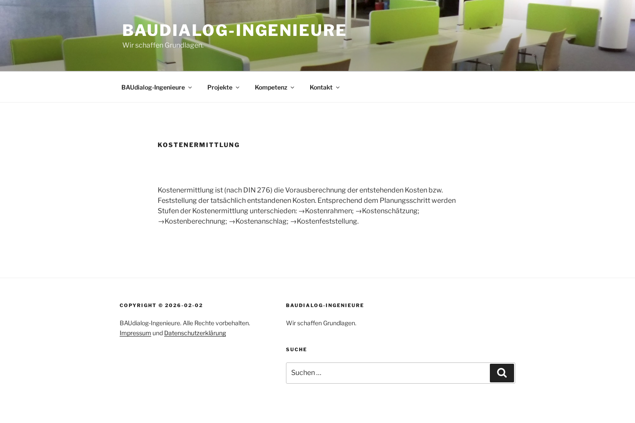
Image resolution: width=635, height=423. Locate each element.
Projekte (219, 87)
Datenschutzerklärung (195, 332)
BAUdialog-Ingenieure (234, 30)
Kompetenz (271, 87)
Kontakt (321, 87)
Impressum (135, 332)
